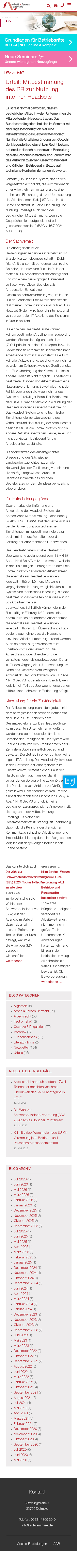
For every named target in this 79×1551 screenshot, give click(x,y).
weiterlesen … (16, 961)
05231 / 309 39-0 (43, 1520)
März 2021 (21, 1419)
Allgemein (21, 1006)
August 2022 (23, 1367)
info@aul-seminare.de (37, 1525)
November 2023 (25, 1320)
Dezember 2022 (25, 1351)
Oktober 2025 (24, 1221)
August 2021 (23, 1398)
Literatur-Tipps (24, 1042)
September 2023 (26, 1330)
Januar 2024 (23, 1309)
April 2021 (21, 1413)
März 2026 (21, 1195)
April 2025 (21, 1247)
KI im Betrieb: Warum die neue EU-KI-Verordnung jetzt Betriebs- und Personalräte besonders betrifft (55, 885)
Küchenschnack (25, 1037)
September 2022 (26, 1361)
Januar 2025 (23, 1263)
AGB (56, 1544)
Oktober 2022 (24, 1356)
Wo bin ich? (15, 73)
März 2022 (21, 1377)
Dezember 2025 (25, 1211)
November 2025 (25, 1216)
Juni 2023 (21, 1335)
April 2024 (21, 1294)
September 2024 (26, 1283)
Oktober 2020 (24, 1439)
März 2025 (21, 1252)
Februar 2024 (23, 1304)
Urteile (18, 1053)
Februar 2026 (23, 1200)
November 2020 (25, 1434)
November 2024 (25, 1273)
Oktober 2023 (24, 1325)
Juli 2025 (20, 1231)
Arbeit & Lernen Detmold (31, 1011)
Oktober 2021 (24, 1387)
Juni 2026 (21, 1185)
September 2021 (26, 1393)
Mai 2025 (20, 1242)
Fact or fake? (23, 1022)
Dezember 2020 (25, 1429)
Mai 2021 (20, 1408)
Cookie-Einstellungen (32, 1544)
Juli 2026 (20, 1179)
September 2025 (26, 1226)
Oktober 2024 (24, 1278)
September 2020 (26, 1445)
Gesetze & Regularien (29, 1027)
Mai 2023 (20, 1341)
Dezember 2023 (25, 1315)
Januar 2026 (23, 1205)
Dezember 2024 (25, 1268)
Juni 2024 (21, 1289)
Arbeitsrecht (22, 1016)
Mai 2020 (20, 1460)
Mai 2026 (20, 1190)
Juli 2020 (20, 1450)
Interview (20, 1032)
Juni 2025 (21, 1237)
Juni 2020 (21, 1455)
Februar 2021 (23, 1424)
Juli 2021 (20, 1403)
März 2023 (21, 1346)
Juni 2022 (21, 1372)
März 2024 (21, 1299)
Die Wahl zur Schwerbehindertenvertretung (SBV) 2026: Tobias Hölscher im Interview (26, 880)
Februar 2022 (23, 1382)
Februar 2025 (23, 1257)
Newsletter (21, 1048)
